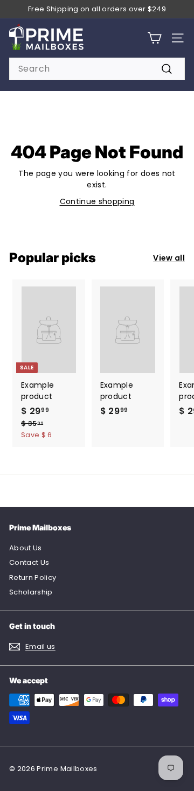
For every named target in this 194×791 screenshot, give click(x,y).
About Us (25, 548)
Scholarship (31, 592)
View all (169, 258)
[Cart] (154, 38)
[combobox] (97, 69)
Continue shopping (97, 201)
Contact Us (29, 562)
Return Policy (33, 577)
